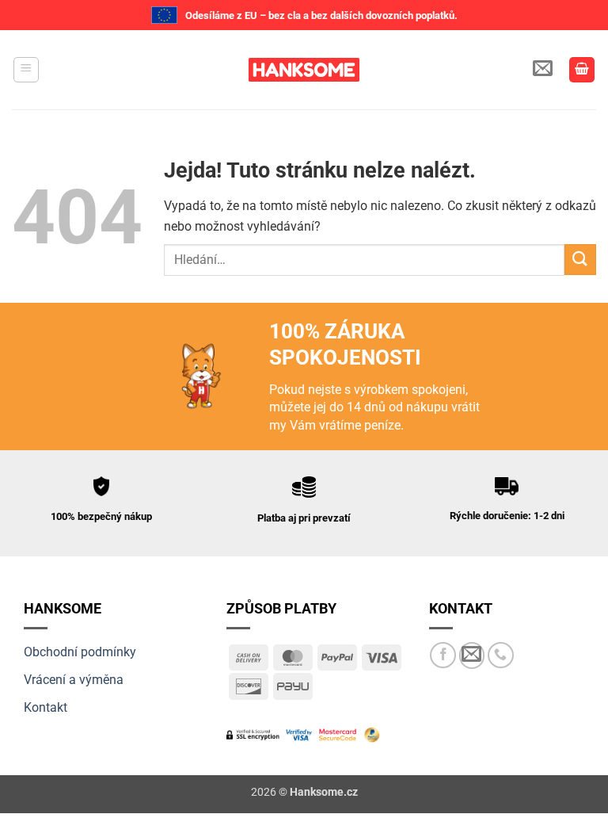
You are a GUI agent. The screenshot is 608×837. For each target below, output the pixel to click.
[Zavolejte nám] (501, 655)
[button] (26, 69)
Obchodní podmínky (80, 651)
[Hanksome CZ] (304, 69)
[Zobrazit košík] (582, 70)
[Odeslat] (580, 259)
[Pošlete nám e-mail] (472, 655)
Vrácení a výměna (74, 679)
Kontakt (45, 707)
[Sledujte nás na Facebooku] (443, 655)
